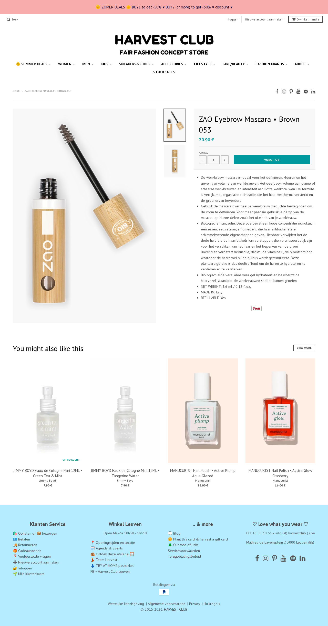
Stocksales (164, 72)
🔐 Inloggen (22, 568)
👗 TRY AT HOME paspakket (112, 565)
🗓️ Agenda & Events (106, 548)
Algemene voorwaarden (166, 603)
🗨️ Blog (174, 533)
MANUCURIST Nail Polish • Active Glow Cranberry (280, 473)
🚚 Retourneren (25, 545)
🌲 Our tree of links (183, 545)
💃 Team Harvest (103, 559)
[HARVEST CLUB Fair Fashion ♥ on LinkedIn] (313, 91)
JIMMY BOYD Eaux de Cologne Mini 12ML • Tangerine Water (125, 473)
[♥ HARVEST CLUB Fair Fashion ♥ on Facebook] (277, 91)
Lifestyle (203, 64)
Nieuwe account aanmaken (264, 19)
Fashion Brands (269, 64)
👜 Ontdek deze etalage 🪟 (112, 554)
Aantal (203, 152)
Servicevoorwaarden (184, 550)
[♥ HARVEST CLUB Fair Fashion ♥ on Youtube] (298, 91)
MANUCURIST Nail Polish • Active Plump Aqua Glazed (202, 473)
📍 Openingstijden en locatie (112, 542)
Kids (104, 64)
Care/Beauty (233, 64)
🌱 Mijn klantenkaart (28, 573)
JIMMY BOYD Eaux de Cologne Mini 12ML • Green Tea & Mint (48, 473)
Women (64, 64)
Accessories (172, 64)
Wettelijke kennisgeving (126, 603)
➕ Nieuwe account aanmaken (36, 562)
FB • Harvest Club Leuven (110, 571)
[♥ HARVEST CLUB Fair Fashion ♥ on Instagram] (284, 91)
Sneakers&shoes (134, 64)
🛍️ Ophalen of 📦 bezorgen (35, 533)
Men (86, 64)
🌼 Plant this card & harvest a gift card (198, 539)
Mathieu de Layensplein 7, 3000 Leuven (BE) (280, 542)
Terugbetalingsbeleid (184, 556)
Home (16, 91)
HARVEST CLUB (175, 609)
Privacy (194, 603)
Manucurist (202, 480)
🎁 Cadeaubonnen (27, 550)
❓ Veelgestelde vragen (32, 556)
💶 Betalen (21, 539)
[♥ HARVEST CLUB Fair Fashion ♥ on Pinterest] (291, 91)
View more (304, 347)
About (300, 64)
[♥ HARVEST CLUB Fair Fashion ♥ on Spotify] (306, 91)
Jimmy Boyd (47, 480)
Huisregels (212, 603)
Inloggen (232, 19)
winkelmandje (308, 19)
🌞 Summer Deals (31, 64)
